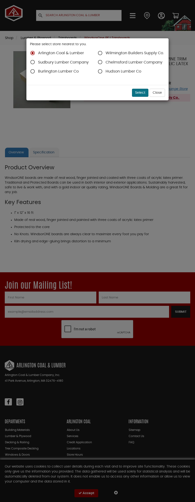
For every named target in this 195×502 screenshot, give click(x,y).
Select (140, 92)
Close (157, 92)
